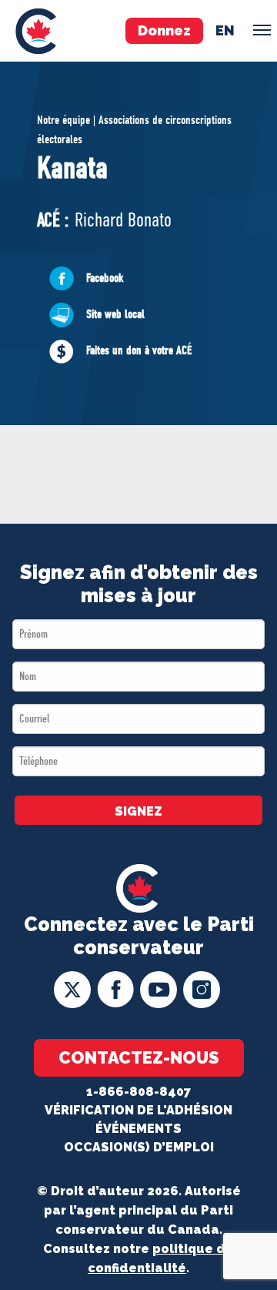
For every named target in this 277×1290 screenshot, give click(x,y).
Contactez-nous (138, 1057)
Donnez (164, 30)
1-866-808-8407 (138, 1091)
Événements (138, 1128)
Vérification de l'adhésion (138, 1110)
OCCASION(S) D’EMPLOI (139, 1147)
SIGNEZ (138, 811)
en (225, 30)
